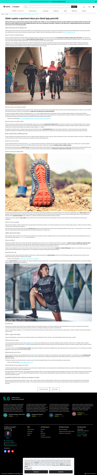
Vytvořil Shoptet (91, 473)
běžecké (17, 373)
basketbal (35, 113)
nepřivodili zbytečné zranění (68, 32)
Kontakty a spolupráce (46, 437)
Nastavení (28, 468)
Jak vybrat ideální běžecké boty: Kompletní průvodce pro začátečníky (35, 118)
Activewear (29, 431)
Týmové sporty (30, 429)
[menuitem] (18, 10)
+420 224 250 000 (9, 440)
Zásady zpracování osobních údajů (66, 431)
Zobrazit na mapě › (81, 432)
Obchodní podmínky (63, 429)
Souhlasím (60, 471)
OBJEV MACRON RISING (58, 1)
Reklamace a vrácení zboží (65, 433)
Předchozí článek (43, 389)
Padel (28, 435)
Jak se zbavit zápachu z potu (26, 362)
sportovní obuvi (22, 237)
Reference (43, 433)
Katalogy (43, 429)
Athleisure (29, 433)
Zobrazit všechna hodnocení (17, 399)
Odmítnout (36, 471)
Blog (42, 431)
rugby (39, 127)
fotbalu (29, 143)
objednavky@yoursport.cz (11, 443)
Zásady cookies (55, 465)
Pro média (43, 435)
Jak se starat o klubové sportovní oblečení (29, 258)
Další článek (55, 389)
